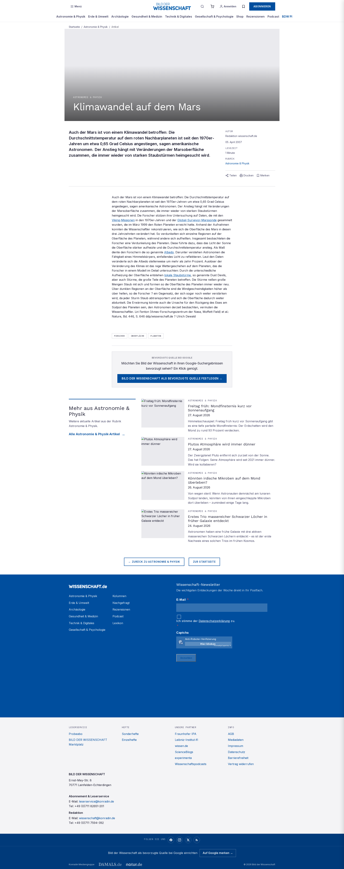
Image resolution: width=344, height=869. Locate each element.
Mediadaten (235, 740)
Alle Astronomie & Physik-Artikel (94, 434)
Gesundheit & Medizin (147, 16)
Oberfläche (137, 335)
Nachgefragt (121, 603)
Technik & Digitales (178, 16)
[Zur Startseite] (172, 6)
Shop (239, 16)
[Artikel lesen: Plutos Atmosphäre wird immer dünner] (208, 452)
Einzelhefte (129, 740)
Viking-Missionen (123, 220)
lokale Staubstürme (177, 275)
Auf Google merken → (218, 853)
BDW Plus (289, 16)
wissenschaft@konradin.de (97, 818)
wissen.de (181, 746)
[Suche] (202, 6)
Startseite (74, 26)
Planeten (155, 335)
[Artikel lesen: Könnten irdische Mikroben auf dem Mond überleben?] (208, 488)
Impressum (235, 746)
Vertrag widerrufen (241, 764)
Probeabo (75, 734)
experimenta (183, 758)
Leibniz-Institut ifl (186, 740)
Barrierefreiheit (238, 758)
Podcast (273, 16)
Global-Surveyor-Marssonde (197, 220)
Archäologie (120, 16)
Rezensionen (255, 16)
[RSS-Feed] (197, 840)
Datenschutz (236, 752)
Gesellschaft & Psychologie (214, 16)
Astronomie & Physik (70, 16)
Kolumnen (119, 596)
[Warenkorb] (212, 6)
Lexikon (118, 623)
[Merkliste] (243, 6)
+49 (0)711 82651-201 (89, 806)
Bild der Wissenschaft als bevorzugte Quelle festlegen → (172, 378)
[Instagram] (179, 840)
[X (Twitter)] (188, 840)
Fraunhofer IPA (185, 734)
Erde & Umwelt (98, 16)
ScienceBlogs (184, 752)
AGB (231, 734)
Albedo (169, 252)
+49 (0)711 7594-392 (89, 823)
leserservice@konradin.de (96, 801)
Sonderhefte (130, 734)
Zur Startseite (204, 561)
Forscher (119, 335)
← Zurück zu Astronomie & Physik (154, 561)
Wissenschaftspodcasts (190, 764)
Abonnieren (262, 6)
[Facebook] (171, 840)
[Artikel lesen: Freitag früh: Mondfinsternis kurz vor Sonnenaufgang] (208, 416)
